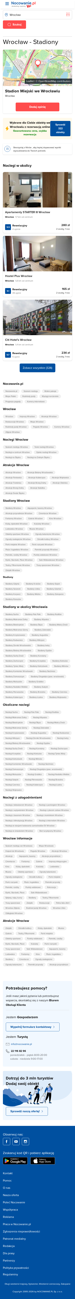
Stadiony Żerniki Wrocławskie (18, 645)
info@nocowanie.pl (21, 1044)
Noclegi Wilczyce (12, 738)
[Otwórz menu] (7, 3)
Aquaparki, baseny (27, 856)
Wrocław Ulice (59, 908)
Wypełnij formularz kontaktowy (30, 1027)
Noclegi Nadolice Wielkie (58, 774)
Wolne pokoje (50, 391)
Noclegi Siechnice (45, 764)
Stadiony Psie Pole (33, 614)
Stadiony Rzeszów (13, 599)
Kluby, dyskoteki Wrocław (16, 523)
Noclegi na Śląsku (13, 457)
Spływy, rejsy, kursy (13, 897)
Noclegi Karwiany (36, 748)
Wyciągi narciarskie (50, 396)
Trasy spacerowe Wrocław (47, 565)
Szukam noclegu (31, 391)
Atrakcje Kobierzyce (36, 477)
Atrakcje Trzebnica (13, 482)
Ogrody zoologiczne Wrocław (18, 539)
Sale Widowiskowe (39, 892)
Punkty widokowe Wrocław (45, 554)
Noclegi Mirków (35, 758)
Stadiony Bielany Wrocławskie (18, 650)
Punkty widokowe (33, 887)
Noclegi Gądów (43, 743)
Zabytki (30, 902)
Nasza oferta (11, 1195)
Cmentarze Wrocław (47, 513)
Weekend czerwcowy (49, 1283)
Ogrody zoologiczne (13, 876)
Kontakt (8, 1173)
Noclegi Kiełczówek (13, 758)
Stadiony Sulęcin (41, 686)
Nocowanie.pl (11, 391)
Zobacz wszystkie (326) (37, 368)
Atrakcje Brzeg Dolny (37, 482)
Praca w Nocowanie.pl (17, 1224)
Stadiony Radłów (54, 614)
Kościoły (39, 866)
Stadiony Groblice (36, 681)
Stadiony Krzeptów (38, 660)
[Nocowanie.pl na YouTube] (16, 1141)
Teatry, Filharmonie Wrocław (17, 565)
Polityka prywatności (16, 1268)
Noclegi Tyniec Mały (56, 753)
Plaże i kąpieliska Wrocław (16, 549)
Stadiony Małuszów (13, 681)
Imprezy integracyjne (58, 861)
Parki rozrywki (11, 882)
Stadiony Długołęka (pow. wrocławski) (47, 676)
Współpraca (10, 1210)
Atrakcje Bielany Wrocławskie (40, 472)
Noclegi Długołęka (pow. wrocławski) (46, 769)
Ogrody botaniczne (48, 871)
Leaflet (30, 81)
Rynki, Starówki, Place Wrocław (19, 559)
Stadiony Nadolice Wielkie (16, 686)
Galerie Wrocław (35, 518)
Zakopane (65, 1283)
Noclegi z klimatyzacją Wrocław (18, 820)
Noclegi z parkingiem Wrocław (52, 804)
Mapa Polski (10, 396)
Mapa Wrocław (37, 421)
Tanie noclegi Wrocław (44, 447)
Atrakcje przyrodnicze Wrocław (18, 513)
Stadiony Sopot (53, 583)
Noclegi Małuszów (13, 774)
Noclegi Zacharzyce (59, 748)
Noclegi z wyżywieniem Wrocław (19, 810)
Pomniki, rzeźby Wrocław (16, 554)
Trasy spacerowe (12, 902)
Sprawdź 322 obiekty (60, 128)
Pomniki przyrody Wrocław (46, 549)
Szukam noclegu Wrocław (16, 447)
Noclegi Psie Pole (31, 712)
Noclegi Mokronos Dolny (16, 717)
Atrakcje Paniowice (13, 477)
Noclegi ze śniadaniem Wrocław (19, 830)
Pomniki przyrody (52, 882)
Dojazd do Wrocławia (14, 851)
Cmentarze (10, 861)
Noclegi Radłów (52, 712)
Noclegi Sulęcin (11, 779)
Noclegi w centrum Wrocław (17, 452)
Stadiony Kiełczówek (39, 666)
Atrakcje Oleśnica (60, 482)
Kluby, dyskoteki (23, 866)
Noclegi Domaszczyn (14, 769)
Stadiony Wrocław (13, 508)
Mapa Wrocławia (46, 845)
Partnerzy (9, 1260)
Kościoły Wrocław (41, 523)
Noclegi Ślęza (35, 722)
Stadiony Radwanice (14, 640)
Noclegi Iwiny (62, 738)
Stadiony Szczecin (13, 588)
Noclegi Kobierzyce (34, 784)
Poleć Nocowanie (14, 1202)
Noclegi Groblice (35, 774)
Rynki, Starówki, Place (14, 892)
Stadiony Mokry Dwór (58, 624)
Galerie (39, 861)
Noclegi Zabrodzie (41, 727)
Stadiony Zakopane (55, 594)
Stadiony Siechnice (47, 671)
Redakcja (9, 1246)
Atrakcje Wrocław (49, 416)
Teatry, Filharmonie (50, 897)
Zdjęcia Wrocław (12, 432)
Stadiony (32, 897)
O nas (6, 1188)
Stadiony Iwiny (43, 645)
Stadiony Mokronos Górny (16, 629)
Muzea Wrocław (36, 528)
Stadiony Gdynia (12, 583)
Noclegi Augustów (38, 732)
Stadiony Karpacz (12, 594)
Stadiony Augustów (40, 635)
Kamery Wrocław (61, 426)
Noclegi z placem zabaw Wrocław (54, 810)
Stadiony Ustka (33, 588)
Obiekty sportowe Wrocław (17, 534)
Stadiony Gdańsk (54, 588)
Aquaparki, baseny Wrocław (39, 508)
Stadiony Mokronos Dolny (16, 619)
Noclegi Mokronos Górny (16, 727)
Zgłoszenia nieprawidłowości (21, 1231)
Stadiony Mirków (61, 666)
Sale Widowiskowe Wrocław (51, 559)
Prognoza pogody (13, 401)
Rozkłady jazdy (28, 396)
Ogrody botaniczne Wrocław (47, 534)
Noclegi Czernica (12, 784)
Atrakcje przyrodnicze (51, 856)
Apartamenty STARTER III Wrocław (27, 212)
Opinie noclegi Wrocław (46, 452)
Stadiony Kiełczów (60, 660)
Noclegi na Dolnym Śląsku (38, 457)
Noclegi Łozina (55, 784)
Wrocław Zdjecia (12, 908)
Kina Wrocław (55, 518)
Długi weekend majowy (16, 1283)
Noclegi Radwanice (61, 732)
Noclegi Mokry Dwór (56, 722)
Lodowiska (54, 866)
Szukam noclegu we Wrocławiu (18, 845)
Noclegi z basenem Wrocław (17, 815)
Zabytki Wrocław (12, 570)
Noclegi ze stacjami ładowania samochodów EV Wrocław (29, 825)
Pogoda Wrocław (40, 426)
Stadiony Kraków (33, 583)
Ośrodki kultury (35, 876)
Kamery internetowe (36, 401)
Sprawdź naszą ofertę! (25, 1111)
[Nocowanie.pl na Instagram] (25, 1141)
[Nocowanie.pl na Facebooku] (6, 1141)
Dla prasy (9, 1253)
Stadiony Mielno (33, 594)
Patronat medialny (14, 1239)
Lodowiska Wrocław (14, 528)
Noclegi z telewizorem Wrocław (18, 804)
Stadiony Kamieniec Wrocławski (19, 671)
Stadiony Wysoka (41, 619)
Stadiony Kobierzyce (14, 697)
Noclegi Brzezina (56, 779)
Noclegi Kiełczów (34, 753)
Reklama (8, 1217)
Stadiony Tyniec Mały (14, 666)
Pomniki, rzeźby (12, 887)
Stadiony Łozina (36, 697)
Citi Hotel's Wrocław (18, 340)
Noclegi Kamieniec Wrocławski (18, 764)
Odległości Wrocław (14, 913)
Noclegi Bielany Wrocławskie (17, 743)
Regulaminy (10, 1274)
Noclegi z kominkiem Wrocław (50, 815)
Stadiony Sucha (12, 614)
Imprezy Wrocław (27, 416)
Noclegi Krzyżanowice (14, 732)
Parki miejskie (54, 876)
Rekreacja (51, 887)
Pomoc (7, 1180)
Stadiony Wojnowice (57, 697)
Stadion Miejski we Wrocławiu (32, 91)
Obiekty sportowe (25, 871)
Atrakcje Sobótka (37, 487)
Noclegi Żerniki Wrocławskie (38, 738)
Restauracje (44, 902)
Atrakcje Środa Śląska (14, 493)
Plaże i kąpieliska (31, 882)
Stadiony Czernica (59, 692)
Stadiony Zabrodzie (42, 629)
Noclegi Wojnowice (13, 790)
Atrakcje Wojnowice (60, 477)
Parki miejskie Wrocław (15, 544)
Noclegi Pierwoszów (33, 779)
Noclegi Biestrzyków (14, 722)
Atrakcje (9, 856)
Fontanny (25, 861)
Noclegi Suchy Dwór (14, 748)
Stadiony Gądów (45, 650)
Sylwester (33, 1283)
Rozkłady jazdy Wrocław (16, 426)
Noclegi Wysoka (40, 717)
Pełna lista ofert (62, 902)
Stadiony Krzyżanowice (15, 635)
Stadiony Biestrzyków (14, 624)
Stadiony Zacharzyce (14, 660)
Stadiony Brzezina (37, 692)
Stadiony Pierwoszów (14, 692)
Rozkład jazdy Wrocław (36, 908)
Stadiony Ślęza (36, 624)
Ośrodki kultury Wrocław (47, 539)
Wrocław (9, 416)
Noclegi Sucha (11, 712)
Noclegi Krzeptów (13, 753)
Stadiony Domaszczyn (14, 676)
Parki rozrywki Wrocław (42, 544)
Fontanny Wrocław (13, 518)
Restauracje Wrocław (14, 421)
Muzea (8, 871)
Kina (7, 866)
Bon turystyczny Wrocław (50, 830)
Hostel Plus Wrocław (18, 276)
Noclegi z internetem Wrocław (52, 820)
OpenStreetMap (47, 81)
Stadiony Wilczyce (36, 640)
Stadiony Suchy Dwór (14, 655)
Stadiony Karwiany (38, 655)
